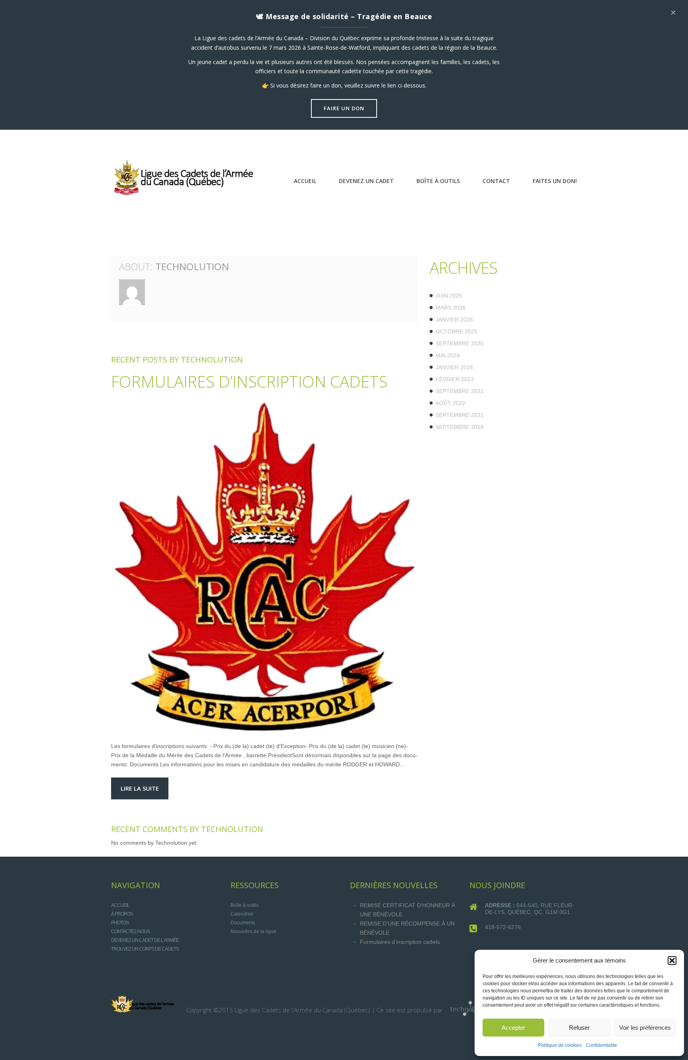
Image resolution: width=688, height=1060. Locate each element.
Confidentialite (601, 1045)
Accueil (120, 905)
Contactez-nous (130, 931)
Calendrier (242, 914)
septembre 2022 (460, 391)
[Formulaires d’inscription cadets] (264, 567)
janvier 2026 (454, 319)
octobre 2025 (456, 331)
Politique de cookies (560, 1045)
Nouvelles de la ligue (253, 931)
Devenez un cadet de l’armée (145, 940)
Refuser (579, 1027)
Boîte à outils (244, 905)
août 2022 (450, 403)
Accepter (513, 1027)
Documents (243, 923)
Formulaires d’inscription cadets (249, 381)
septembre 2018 (460, 427)
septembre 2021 (460, 415)
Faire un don (344, 108)
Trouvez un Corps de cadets (145, 949)
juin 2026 (449, 295)
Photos (120, 923)
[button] (672, 961)
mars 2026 (451, 307)
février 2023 (455, 379)
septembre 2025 (460, 343)
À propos (122, 914)
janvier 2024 (454, 367)
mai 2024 (448, 355)
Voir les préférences (645, 1027)
